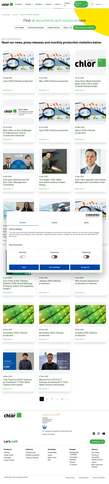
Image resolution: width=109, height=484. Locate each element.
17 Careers (73, 465)
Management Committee (74, 453)
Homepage (6, 14)
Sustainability (52, 452)
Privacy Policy (70, 477)
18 (62, 399)
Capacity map (30, 452)
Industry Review (53, 27)
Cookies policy (83, 477)
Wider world (52, 457)
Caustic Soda (8, 455)
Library (57, 4)
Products (18, 4)
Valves (50, 455)
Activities (38, 4)
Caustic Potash (9, 460)
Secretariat (73, 457)
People (48, 4)
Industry (28, 4)
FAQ (49, 460)
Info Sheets (19, 27)
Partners (72, 462)
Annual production (32, 457)
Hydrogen (7, 457)
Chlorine (7, 452)
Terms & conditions (99, 477)
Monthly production (32, 455)
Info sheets (95, 452)
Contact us (67, 4)
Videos (66, 27)
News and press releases (97, 466)
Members (73, 459)
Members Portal (78, 4)
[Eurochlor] (7, 4)
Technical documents (35, 27)
